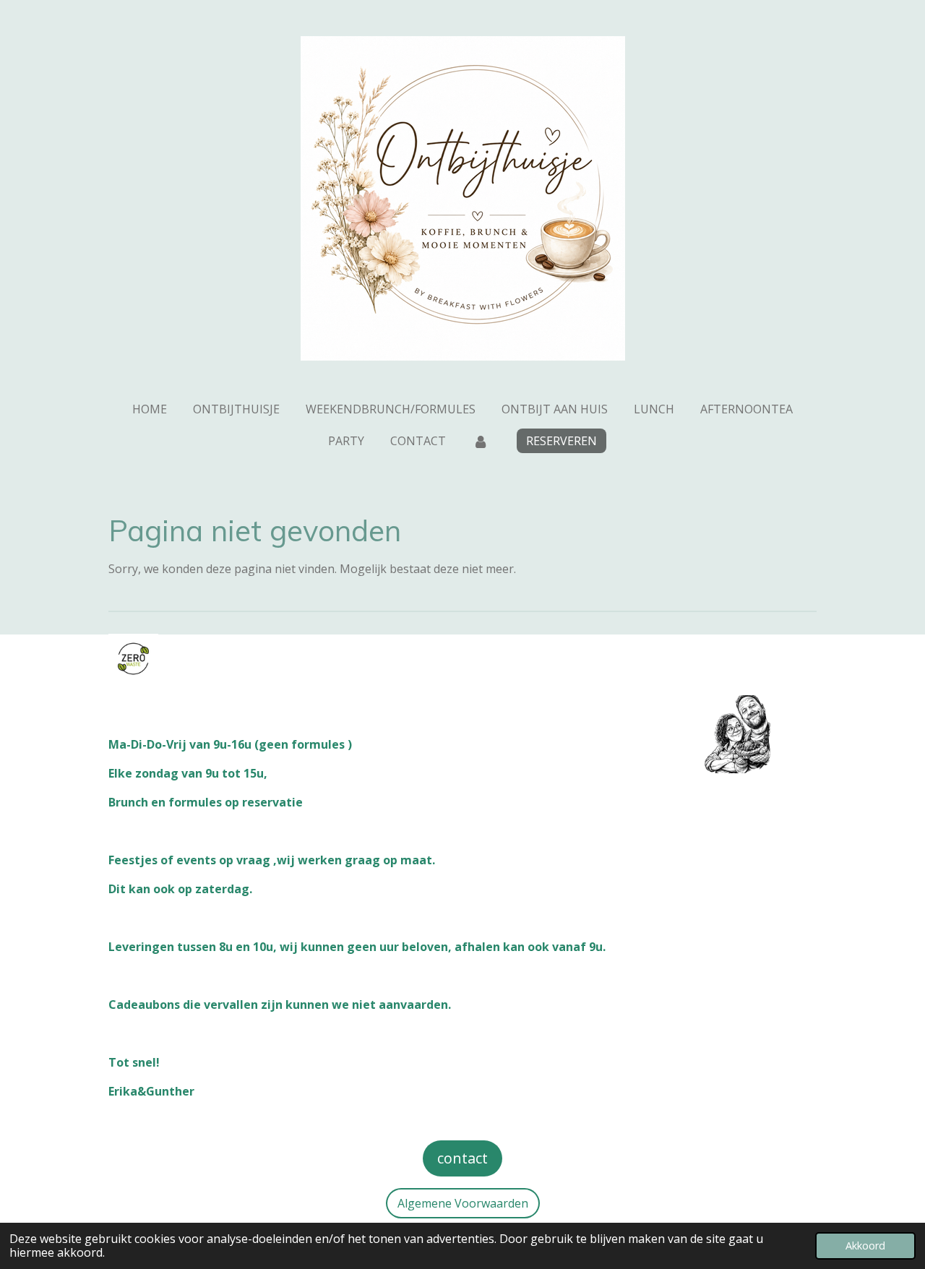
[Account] (479, 441)
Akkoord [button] (865, 1245)
